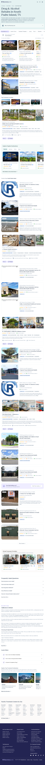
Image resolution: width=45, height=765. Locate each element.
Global (19, 149)
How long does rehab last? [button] (7, 587)
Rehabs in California (6, 733)
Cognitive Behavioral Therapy (22, 734)
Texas (13, 5)
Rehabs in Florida (6, 731)
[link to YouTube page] (35, 755)
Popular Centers (20, 729)
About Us (32, 749)
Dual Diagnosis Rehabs (35, 737)
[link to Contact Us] (30, 755)
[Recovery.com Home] (6, 2)
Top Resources (6, 744)
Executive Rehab (34, 734)
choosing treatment (19, 615)
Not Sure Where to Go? (7, 729)
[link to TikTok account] (38, 755)
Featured (5, 149)
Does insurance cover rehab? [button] (7, 581)
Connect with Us (33, 753)
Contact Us (32, 750)
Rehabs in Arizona (6, 737)
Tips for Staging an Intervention (8, 750)
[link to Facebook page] (43, 755)
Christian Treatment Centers (36, 741)
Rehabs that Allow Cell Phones (22, 741)
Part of (25, 68)
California (10, 149)
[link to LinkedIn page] (33, 755)
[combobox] (8, 38)
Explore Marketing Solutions (35, 747)
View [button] (4, 138)
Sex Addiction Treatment (35, 740)
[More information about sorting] (43, 38)
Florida (15, 149)
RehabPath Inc (23, 759)
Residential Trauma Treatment (36, 738)
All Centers (3, 5)
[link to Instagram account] (40, 755)
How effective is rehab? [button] (6, 590)
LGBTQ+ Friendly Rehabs (21, 737)
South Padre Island (12, 178)
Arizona (3, 684)
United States (8, 5)
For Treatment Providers (35, 744)
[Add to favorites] (17, 65)
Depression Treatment (35, 733)
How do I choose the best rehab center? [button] (10, 594)
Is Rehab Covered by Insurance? (8, 749)
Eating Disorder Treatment (36, 731)
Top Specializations (35, 729)
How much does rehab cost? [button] (7, 584)
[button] (42, 2)
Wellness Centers (20, 738)
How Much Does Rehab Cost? (8, 752)
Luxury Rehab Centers (21, 731)
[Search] (37, 2)
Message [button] (11, 138)
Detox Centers (19, 733)
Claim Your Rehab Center (34, 746)
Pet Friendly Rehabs (20, 740)
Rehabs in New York (6, 734)
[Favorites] (40, 2)
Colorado (21, 684)
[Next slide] (41, 51)
